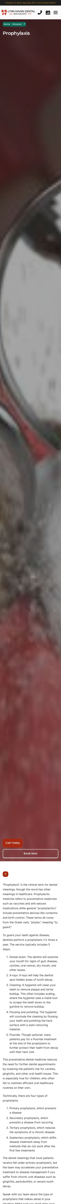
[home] (18, 12)
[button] (55, 12)
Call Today (12, 843)
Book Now (30, 853)
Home (7, 24)
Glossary (17, 24)
